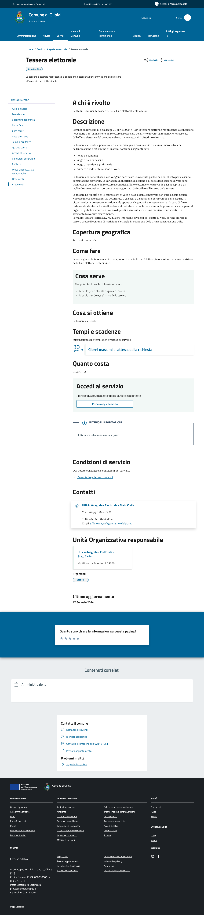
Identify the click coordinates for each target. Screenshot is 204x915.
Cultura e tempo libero (67, 821)
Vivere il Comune (75, 33)
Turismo (107, 835)
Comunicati (156, 807)
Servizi (60, 36)
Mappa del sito (17, 906)
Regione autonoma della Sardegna (29, 4)
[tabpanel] (102, 692)
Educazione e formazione (68, 826)
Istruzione (153, 36)
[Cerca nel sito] (187, 17)
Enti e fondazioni (18, 821)
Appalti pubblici (111, 826)
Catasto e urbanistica (67, 816)
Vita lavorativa (110, 816)
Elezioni (137, 36)
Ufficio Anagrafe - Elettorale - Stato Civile (108, 505)
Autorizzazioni (110, 830)
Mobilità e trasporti (66, 840)
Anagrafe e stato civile (114, 821)
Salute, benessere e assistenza (118, 807)
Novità (46, 36)
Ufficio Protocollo (18, 881)
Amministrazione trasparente (98, 4)
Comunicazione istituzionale (107, 33)
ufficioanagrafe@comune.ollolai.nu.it (111, 523)
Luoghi (154, 835)
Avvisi (153, 811)
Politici (13, 826)
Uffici (12, 816)
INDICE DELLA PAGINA (20, 99)
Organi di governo (18, 807)
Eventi (154, 840)
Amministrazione (26, 36)
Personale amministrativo (22, 830)
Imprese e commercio (67, 835)
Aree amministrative (19, 811)
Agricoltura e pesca (66, 807)
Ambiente (61, 811)
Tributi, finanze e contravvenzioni (119, 811)
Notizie (154, 816)
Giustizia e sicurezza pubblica (70, 830)
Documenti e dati (18, 835)
